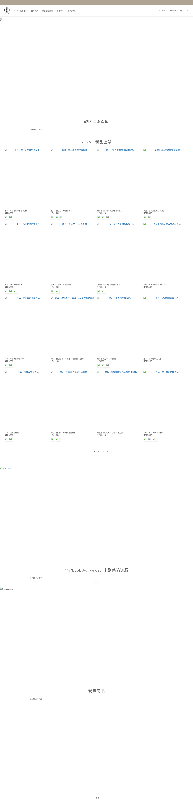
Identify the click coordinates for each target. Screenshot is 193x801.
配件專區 (60, 11)
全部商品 (34, 11)
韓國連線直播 (47, 11)
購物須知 (71, 11)
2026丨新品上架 (20, 11)
